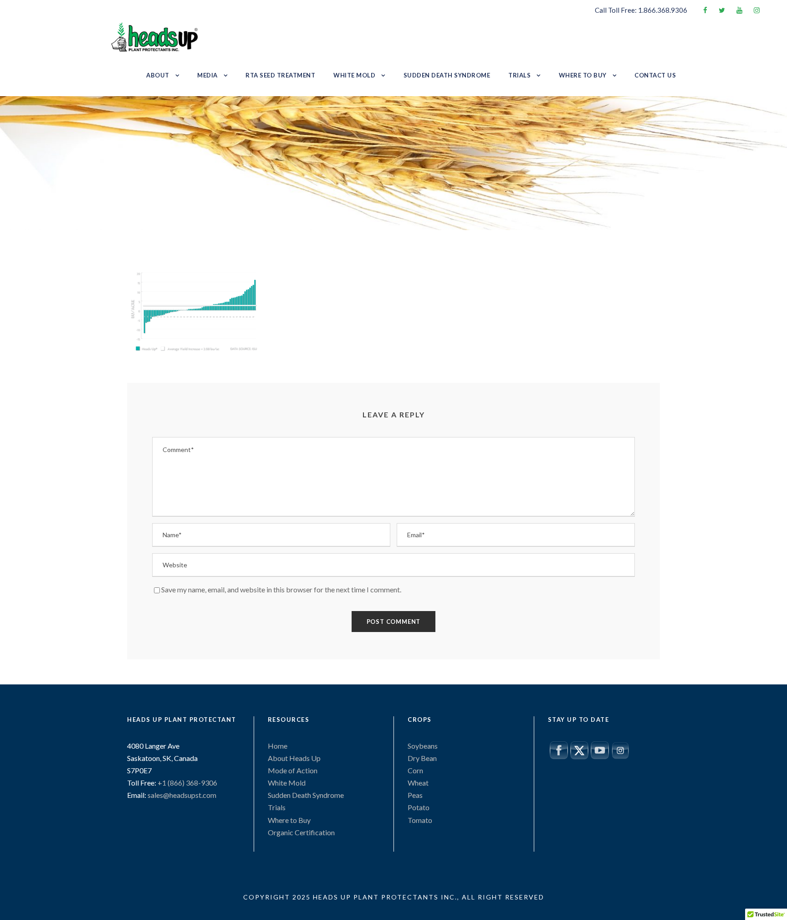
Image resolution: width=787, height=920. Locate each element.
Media (207, 75)
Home (277, 745)
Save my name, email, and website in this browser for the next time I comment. (281, 589)
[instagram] (757, 10)
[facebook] (705, 10)
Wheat (418, 782)
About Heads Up (294, 758)
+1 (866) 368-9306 (186, 782)
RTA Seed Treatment (280, 75)
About (157, 75)
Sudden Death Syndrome (447, 75)
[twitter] (722, 10)
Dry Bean (422, 758)
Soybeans (423, 745)
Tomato (420, 820)
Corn (415, 770)
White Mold (354, 75)
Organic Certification (301, 832)
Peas (415, 795)
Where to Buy (583, 75)
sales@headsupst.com (182, 795)
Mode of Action (292, 770)
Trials (519, 75)
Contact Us (655, 75)
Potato (418, 807)
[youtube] (739, 10)
